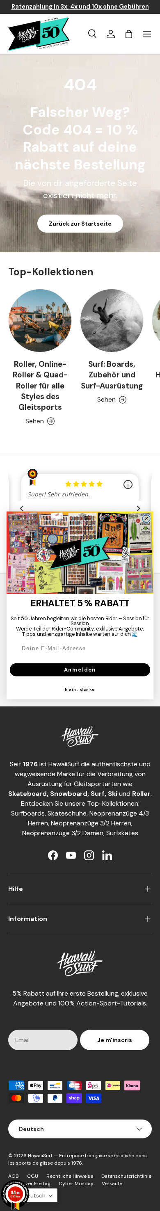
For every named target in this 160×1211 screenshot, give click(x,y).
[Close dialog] (146, 519)
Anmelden (80, 669)
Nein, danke (80, 689)
